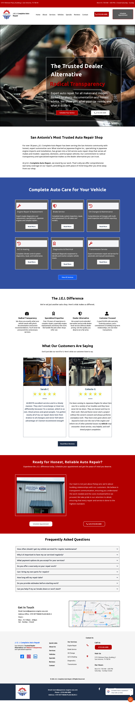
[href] (95, 614)
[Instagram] (28, 656)
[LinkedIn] (35, 656)
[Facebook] (22, 656)
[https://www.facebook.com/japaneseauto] (100, 689)
